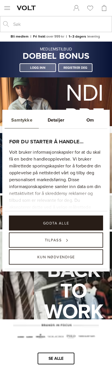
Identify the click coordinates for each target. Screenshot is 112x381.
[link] (76, 8)
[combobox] (60, 24)
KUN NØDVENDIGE (56, 256)
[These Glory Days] (86, 337)
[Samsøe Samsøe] (25, 337)
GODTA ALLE (56, 222)
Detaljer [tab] (56, 119)
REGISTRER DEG (75, 67)
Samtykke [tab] (21, 119)
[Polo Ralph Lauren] (70, 337)
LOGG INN (37, 67)
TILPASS (53, 240)
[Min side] (76, 8)
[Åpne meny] (7, 8)
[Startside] (27, 7)
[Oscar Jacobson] (55, 337)
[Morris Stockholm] (40, 337)
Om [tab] (90, 119)
